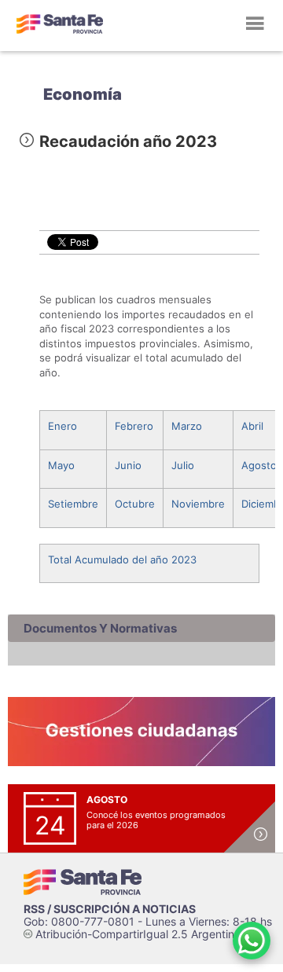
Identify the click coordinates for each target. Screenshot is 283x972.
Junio (128, 465)
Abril (252, 426)
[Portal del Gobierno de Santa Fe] (59, 23)
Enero (62, 426)
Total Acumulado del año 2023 (122, 559)
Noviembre (198, 503)
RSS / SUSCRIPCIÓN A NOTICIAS (110, 908)
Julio (182, 465)
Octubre (135, 503)
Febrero (134, 426)
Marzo (186, 426)
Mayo (61, 465)
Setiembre (73, 503)
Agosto (259, 465)
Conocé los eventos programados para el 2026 (156, 820)
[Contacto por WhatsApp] (251, 940)
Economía (82, 94)
